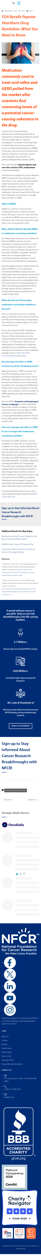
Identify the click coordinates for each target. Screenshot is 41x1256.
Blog (30, 13)
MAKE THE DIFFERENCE (20, 728)
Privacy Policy (6, 1050)
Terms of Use (6, 1058)
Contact (5, 1042)
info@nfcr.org (9, 1099)
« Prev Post (7, 802)
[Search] (13, 4)
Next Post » (33, 802)
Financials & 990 (7, 1062)
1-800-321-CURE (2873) (12, 1091)
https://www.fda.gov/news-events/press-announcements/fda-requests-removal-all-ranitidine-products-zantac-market (18, 574)
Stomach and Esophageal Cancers (15, 792)
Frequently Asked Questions (12, 1066)
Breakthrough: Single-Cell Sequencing (17, 546)
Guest (23, 13)
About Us (5, 1038)
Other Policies (7, 1054)
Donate (4, 1046)
